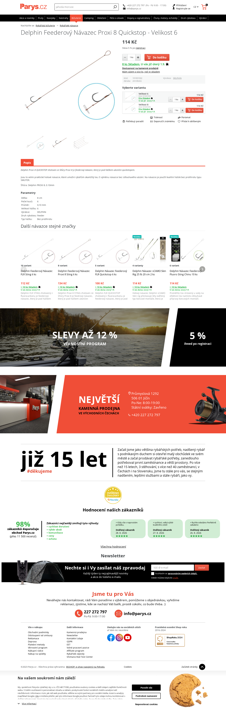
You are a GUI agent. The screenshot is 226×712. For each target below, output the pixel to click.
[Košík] (204, 7)
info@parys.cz (134, 8)
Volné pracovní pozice (78, 647)
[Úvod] (34, 7)
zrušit (175, 577)
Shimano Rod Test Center (80, 656)
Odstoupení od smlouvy (40, 635)
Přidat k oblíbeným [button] (191, 121)
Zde (37, 696)
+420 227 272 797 (136, 5)
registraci (140, 47)
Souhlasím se (161, 573)
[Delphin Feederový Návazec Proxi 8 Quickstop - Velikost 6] (130, 99)
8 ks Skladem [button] (130, 64)
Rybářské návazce (69, 25)
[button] (115, 7)
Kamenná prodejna (77, 632)
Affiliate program (75, 650)
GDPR (69, 641)
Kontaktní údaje (75, 638)
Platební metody (36, 644)
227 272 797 (95, 612)
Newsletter (72, 635)
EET (68, 644)
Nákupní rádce (35, 650)
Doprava (32, 641)
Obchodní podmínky (38, 632)
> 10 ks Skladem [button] (29, 287)
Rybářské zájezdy (75, 653)
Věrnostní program (37, 647)
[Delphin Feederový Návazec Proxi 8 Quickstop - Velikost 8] (130, 110)
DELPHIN (177, 78)
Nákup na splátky (37, 653)
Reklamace (33, 638)
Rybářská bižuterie (45, 25)
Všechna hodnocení (113, 546)
